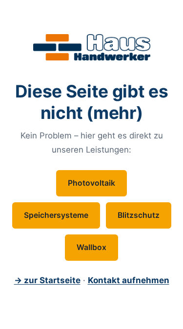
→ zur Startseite (47, 280)
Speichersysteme (56, 215)
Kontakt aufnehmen (128, 280)
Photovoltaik (91, 183)
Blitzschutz (139, 215)
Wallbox (91, 247)
